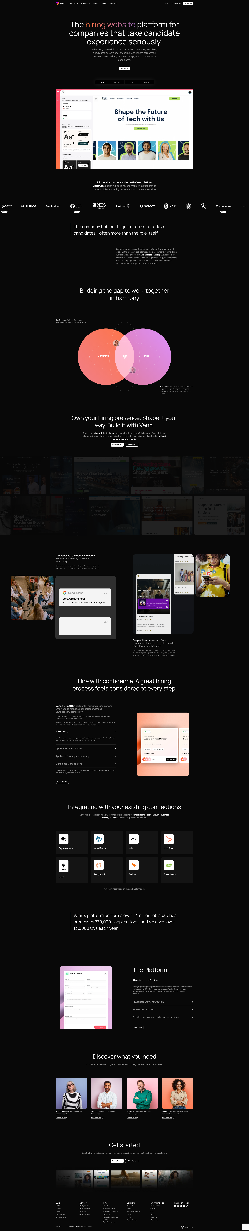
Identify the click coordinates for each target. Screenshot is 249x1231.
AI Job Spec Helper (109, 1209)
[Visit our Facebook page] (175, 1206)
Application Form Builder (69, 748)
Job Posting (62, 731)
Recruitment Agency (133, 1211)
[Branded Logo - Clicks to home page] (61, 3)
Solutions (84, 3)
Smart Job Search (84, 1209)
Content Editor (60, 1214)
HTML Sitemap (88, 1226)
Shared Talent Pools (85, 1214)
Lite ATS (105, 1206)
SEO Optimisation (84, 1206)
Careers (152, 1209)
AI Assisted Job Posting (145, 980)
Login (166, 3)
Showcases (154, 1220)
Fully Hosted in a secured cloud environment (156, 1017)
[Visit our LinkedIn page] (181, 1206)
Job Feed (58, 1206)
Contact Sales (176, 3)
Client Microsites (61, 1217)
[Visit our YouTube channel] (184, 1206)
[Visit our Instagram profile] (178, 1206)
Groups (129, 1214)
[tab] (102, 82)
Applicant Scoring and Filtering (72, 756)
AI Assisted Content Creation (148, 1001)
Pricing (95, 3)
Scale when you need (144, 1009)
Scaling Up (130, 1206)
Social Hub (113, 3)
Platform (73, 3)
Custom (58, 1211)
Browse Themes (132, 1220)
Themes (103, 3)
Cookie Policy (70, 1226)
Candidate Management (69, 763)
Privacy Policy (79, 1226)
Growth (129, 1209)
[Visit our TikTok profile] (187, 1206)
